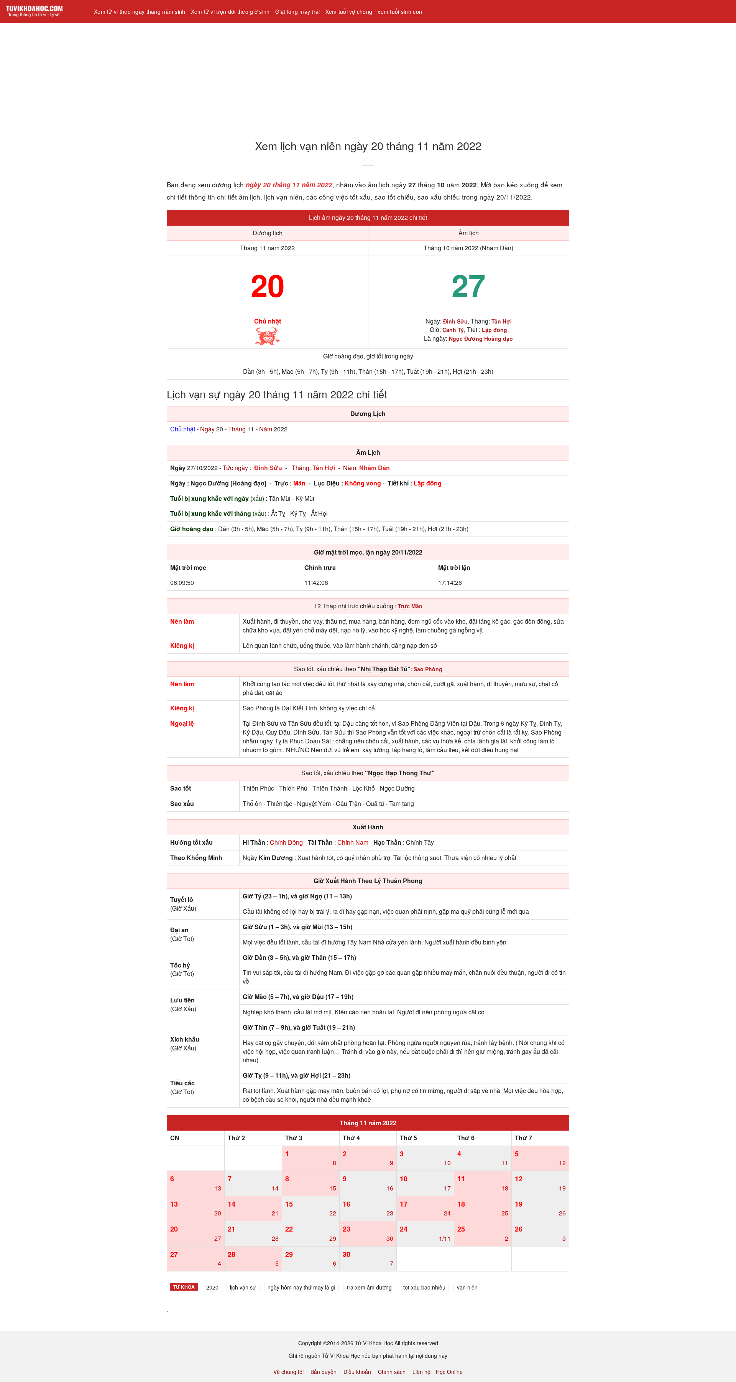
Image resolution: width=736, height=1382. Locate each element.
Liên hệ (421, 1371)
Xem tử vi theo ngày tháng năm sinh (140, 11)
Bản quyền (323, 1371)
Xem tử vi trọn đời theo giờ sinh (230, 11)
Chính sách (392, 1371)
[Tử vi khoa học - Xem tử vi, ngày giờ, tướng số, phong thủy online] (44, 11)
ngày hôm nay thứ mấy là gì (301, 1287)
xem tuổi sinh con (400, 11)
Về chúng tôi (288, 1371)
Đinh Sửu (268, 467)
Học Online (449, 1371)
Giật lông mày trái (297, 11)
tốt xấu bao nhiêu (424, 1287)
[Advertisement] (230, 76)
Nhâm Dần (374, 467)
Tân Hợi (323, 467)
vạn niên (467, 1287)
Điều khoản (357, 1371)
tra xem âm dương (369, 1287)
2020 (212, 1287)
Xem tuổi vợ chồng (349, 11)
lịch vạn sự (243, 1287)
